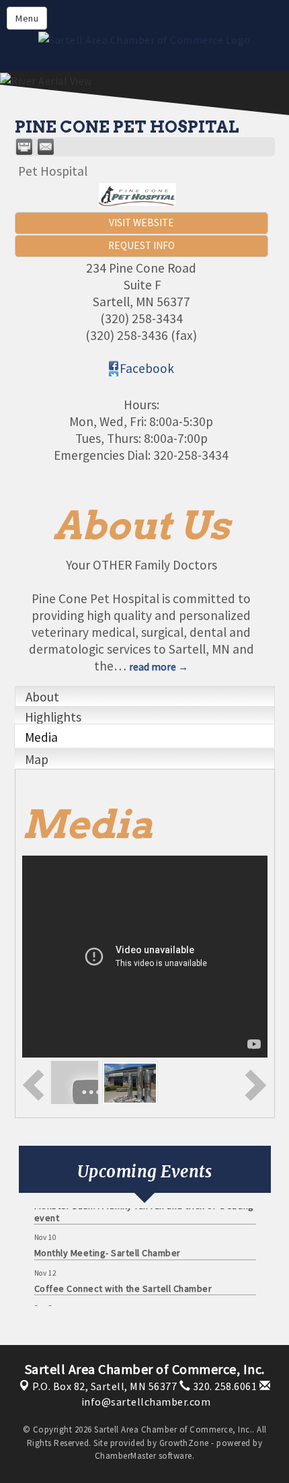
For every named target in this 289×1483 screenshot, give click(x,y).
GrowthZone (184, 1443)
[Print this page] (24, 147)
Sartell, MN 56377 (104, 1386)
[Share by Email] (46, 147)
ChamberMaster (126, 1455)
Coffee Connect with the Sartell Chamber (123, 1284)
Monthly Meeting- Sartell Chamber (107, 1248)
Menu (26, 18)
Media (41, 737)
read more (152, 666)
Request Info (141, 245)
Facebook (147, 368)
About (42, 697)
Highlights (53, 717)
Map (36, 759)
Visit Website (141, 222)
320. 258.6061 (223, 1386)
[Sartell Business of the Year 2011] (130, 1082)
